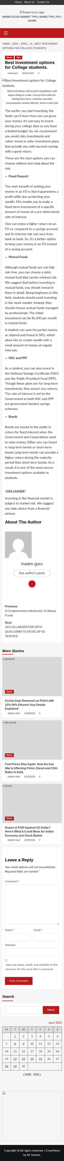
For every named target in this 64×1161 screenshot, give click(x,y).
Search (8, 996)
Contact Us (43, 2)
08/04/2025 (28, 73)
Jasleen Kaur (13, 713)
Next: (25, 629)
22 (15, 1059)
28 (6, 1066)
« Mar (27, 1074)
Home (18, 2)
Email (38, 930)
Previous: (30, 611)
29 (15, 1066)
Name (9, 930)
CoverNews (53, 1150)
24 (32, 1059)
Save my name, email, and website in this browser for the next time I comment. (31, 967)
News (9, 57)
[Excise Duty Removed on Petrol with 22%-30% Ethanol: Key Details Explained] (32, 676)
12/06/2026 (29, 713)
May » (37, 1074)
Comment (12, 881)
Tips (18, 57)
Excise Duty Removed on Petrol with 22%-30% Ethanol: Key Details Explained (29, 704)
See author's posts (32, 573)
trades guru (13, 73)
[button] (5, 32)
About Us (29, 2)
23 (23, 1059)
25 (40, 1059)
